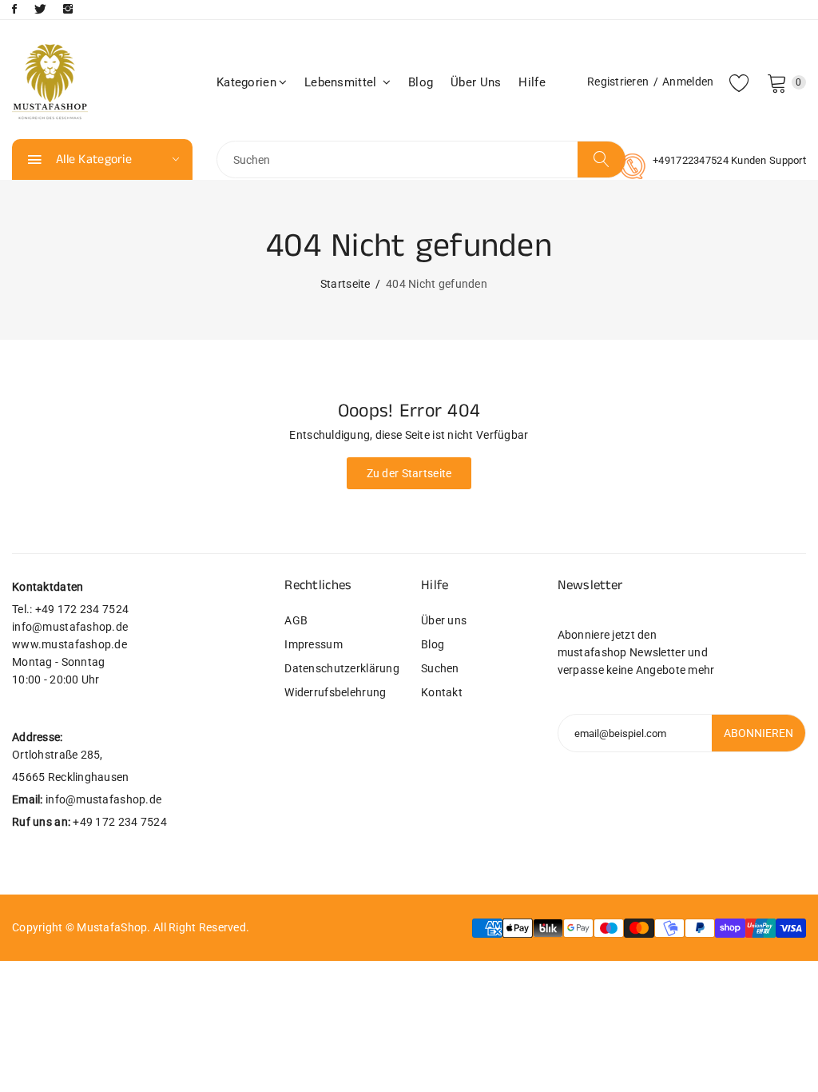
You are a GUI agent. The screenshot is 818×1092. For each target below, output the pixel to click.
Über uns (476, 82)
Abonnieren (758, 733)
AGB (296, 620)
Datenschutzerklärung (340, 668)
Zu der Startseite (409, 473)
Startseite (345, 283)
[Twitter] (40, 9)
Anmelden (687, 81)
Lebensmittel (342, 82)
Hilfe (531, 82)
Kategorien (246, 82)
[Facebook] (14, 9)
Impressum (313, 644)
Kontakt (442, 692)
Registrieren (618, 81)
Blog (420, 82)
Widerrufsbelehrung (335, 692)
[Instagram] (68, 9)
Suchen (440, 668)
